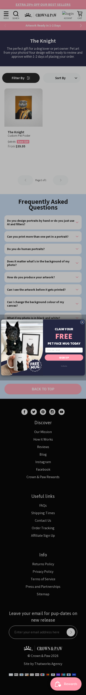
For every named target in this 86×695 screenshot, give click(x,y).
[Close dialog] (82, 322)
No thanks (64, 366)
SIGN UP (64, 357)
